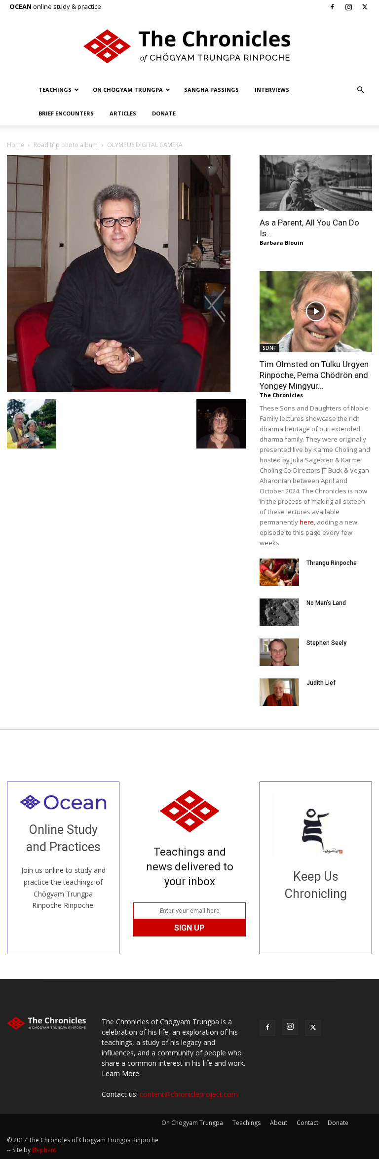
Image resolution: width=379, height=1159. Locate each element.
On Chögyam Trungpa (128, 89)
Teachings (55, 89)
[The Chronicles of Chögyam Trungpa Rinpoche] (189, 46)
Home (15, 145)
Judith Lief (321, 682)
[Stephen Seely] (279, 652)
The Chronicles (281, 395)
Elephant (44, 1150)
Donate (164, 113)
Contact (307, 1123)
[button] (360, 90)
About (278, 1123)
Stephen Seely (326, 642)
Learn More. (121, 1073)
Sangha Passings (211, 89)
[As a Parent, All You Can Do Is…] (316, 183)
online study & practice (55, 6)
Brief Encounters (66, 113)
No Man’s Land (326, 602)
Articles (123, 113)
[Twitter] (364, 7)
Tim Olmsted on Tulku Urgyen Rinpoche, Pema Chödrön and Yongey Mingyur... (314, 375)
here (307, 522)
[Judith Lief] (279, 692)
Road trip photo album (66, 145)
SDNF (269, 347)
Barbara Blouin (281, 242)
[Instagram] (348, 7)
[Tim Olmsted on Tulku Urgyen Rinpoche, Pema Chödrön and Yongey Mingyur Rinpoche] (316, 311)
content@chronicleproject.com (189, 1094)
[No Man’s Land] (279, 612)
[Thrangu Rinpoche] (279, 572)
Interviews (272, 89)
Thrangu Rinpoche (331, 563)
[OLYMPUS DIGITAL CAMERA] (118, 389)
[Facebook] (332, 7)
